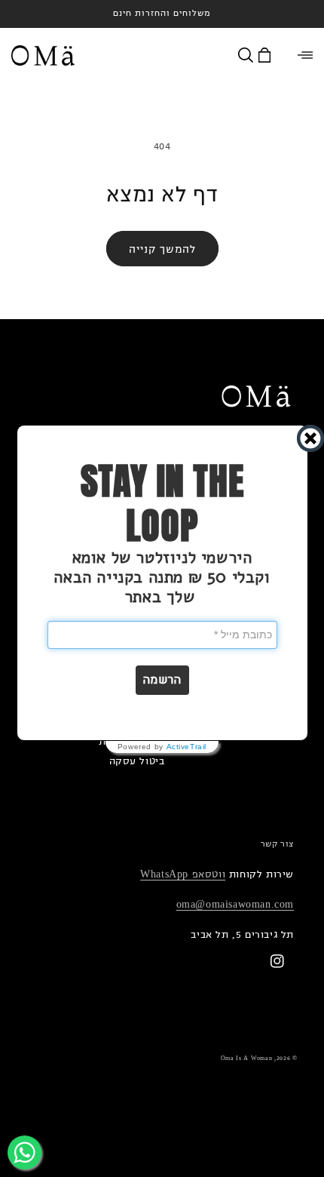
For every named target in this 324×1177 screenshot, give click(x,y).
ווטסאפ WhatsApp (182, 874)
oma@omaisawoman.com (235, 904)
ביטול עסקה (137, 761)
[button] (162, 680)
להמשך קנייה (162, 249)
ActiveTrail (187, 747)
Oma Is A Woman (247, 1058)
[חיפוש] (248, 55)
